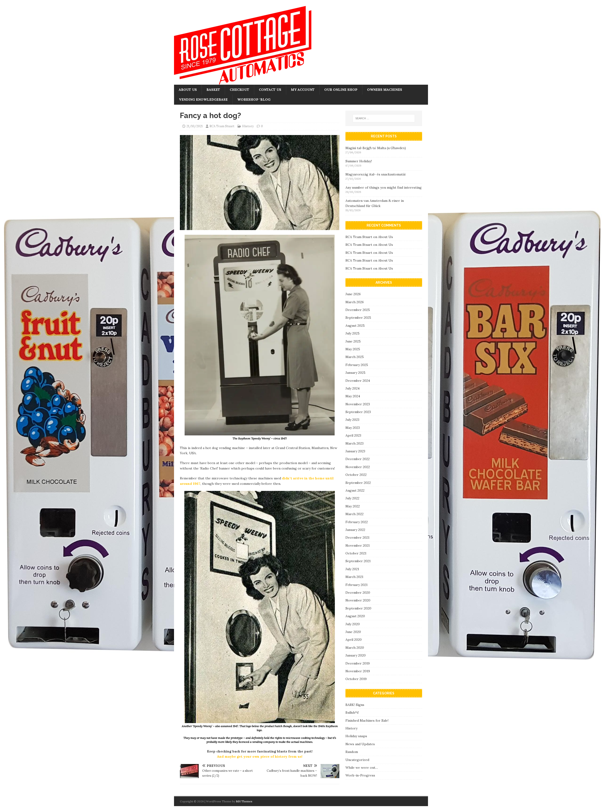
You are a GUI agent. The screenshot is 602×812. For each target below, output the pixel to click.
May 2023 (352, 428)
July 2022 (352, 498)
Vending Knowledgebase (203, 99)
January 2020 (355, 655)
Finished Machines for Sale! (366, 720)
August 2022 (354, 490)
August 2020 (355, 616)
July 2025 (352, 333)
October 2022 (356, 475)
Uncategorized (357, 760)
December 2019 (357, 663)
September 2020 (358, 608)
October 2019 (356, 679)
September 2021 (358, 561)
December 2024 (357, 380)
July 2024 (352, 388)
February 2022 (356, 522)
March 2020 (354, 647)
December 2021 (357, 537)
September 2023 (358, 412)
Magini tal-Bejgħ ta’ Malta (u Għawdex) (375, 148)
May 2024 (352, 396)
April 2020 (353, 639)
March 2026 (354, 302)
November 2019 (357, 671)
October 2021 (355, 553)
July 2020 (352, 624)
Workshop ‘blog (253, 99)
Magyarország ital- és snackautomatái (375, 174)
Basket (213, 90)
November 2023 (357, 404)
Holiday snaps (356, 736)
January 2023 (355, 451)
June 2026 (353, 294)
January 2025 (355, 372)
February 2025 (356, 365)
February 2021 (356, 585)
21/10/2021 (194, 126)
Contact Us (270, 90)
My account (303, 90)
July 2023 (352, 420)
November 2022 (357, 467)
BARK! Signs (354, 705)
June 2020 (353, 632)
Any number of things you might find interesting (383, 187)
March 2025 (354, 357)
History (248, 126)
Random (351, 752)
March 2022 (354, 514)
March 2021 (354, 577)
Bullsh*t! (352, 712)
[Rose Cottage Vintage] (242, 82)
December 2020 (357, 592)
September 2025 (358, 317)
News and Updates (360, 744)
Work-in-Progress (360, 775)
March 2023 (354, 443)
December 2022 (357, 459)
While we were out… (361, 767)
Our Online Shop (340, 90)
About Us (188, 90)
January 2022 (355, 530)
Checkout (239, 90)
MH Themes (244, 801)
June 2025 (353, 341)
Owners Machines (384, 90)
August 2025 (355, 325)
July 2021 (352, 569)
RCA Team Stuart (222, 126)
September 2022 (358, 483)
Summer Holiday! (358, 161)
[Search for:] (383, 118)
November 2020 (357, 600)
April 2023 (353, 435)
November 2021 (357, 545)
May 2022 (352, 506)
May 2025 (352, 349)
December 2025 (357, 310)
